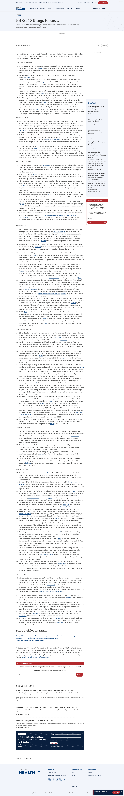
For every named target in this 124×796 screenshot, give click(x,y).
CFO (30, 2)
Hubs (77, 8)
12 (48, 195)
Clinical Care (59, 8)
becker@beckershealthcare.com (57, 775)
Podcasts (90, 778)
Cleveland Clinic (54, 278)
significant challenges (52, 139)
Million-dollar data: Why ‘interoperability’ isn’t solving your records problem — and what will (50, 667)
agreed (64, 358)
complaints (47, 473)
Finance (42, 8)
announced (36, 614)
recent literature (33, 498)
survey (38, 109)
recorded (38, 247)
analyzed (66, 505)
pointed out (23, 130)
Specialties (70, 8)
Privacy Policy (64, 740)
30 (53, 195)
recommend (75, 436)
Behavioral (48, 2)
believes (28, 463)
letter (44, 319)
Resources (95, 8)
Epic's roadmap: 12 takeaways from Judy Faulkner (95, 131)
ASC (33, 2)
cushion (22, 271)
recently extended (31, 289)
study (35, 255)
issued (58, 618)
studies (73, 303)
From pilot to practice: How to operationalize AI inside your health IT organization (47, 690)
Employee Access (89, 793)
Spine (36, 2)
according (63, 340)
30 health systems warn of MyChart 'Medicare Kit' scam (96, 165)
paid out (46, 82)
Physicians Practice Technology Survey (51, 592)
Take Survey (116, 792)
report (35, 174)
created (68, 598)
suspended (51, 585)
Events (104, 8)
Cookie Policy (68, 793)
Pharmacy (60, 2)
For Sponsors (87, 2)
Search (95, 2)
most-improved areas (46, 555)
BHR (17, 2)
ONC (40, 68)
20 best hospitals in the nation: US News (95, 121)
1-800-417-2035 (52, 772)
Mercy (80, 278)
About (79, 2)
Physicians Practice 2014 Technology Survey (52, 294)
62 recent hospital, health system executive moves (96, 174)
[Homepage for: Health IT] (22, 8)
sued (41, 356)
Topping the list (65, 507)
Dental (40, 2)
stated (43, 102)
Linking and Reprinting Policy (77, 793)
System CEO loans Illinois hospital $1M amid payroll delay (96, 185)
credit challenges (59, 232)
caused (43, 241)
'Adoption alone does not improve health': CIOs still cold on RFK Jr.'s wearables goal (47, 707)
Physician (54, 2)
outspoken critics (25, 514)
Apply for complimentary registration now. (35, 657)
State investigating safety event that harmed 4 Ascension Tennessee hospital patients (96, 108)
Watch (78, 674)
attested (42, 93)
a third (36, 148)
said (64, 197)
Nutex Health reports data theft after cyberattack (34, 721)
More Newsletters (54, 746)
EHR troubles (58, 337)
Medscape (27, 77)
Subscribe (102, 2)
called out (59, 623)
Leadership (33, 8)
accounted (46, 165)
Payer (44, 2)
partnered (61, 564)
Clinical (21, 2)
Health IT (26, 2)
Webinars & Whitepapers (94, 775)
